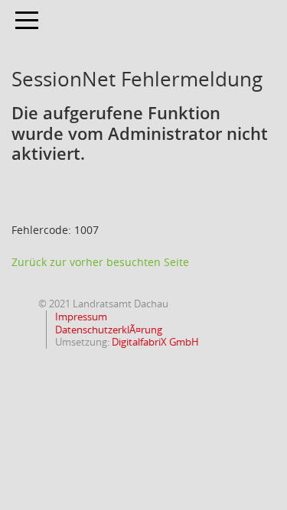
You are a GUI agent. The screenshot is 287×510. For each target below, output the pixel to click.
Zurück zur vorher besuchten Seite (100, 262)
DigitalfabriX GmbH (155, 342)
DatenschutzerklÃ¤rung (107, 329)
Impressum (80, 316)
